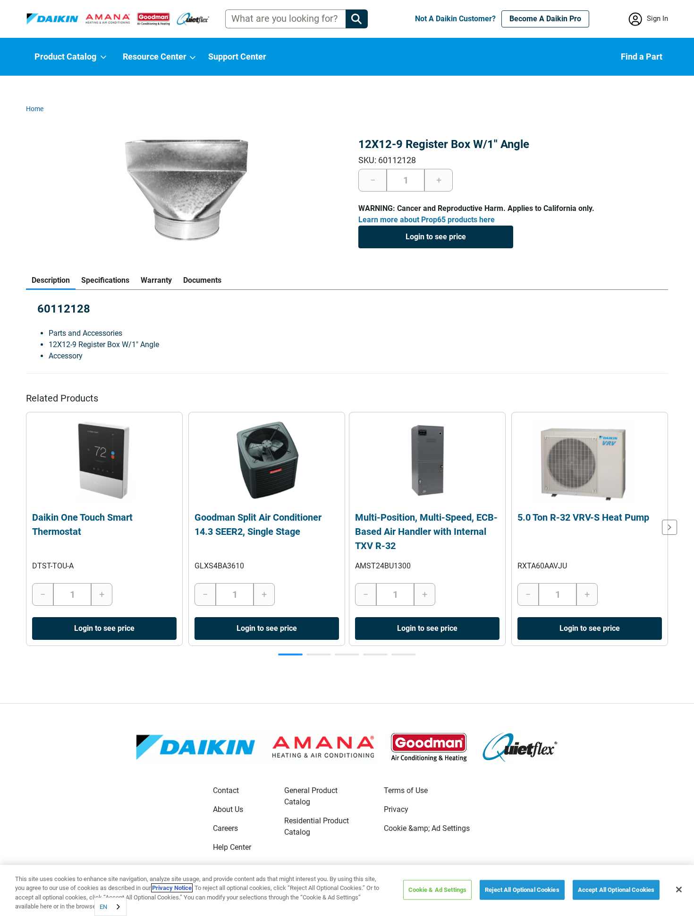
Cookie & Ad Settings (437, 889)
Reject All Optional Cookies (522, 889)
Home (34, 109)
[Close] (679, 889)
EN (103, 906)
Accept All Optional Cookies (616, 889)
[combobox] (110, 907)
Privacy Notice (172, 887)
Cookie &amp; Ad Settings (427, 828)
